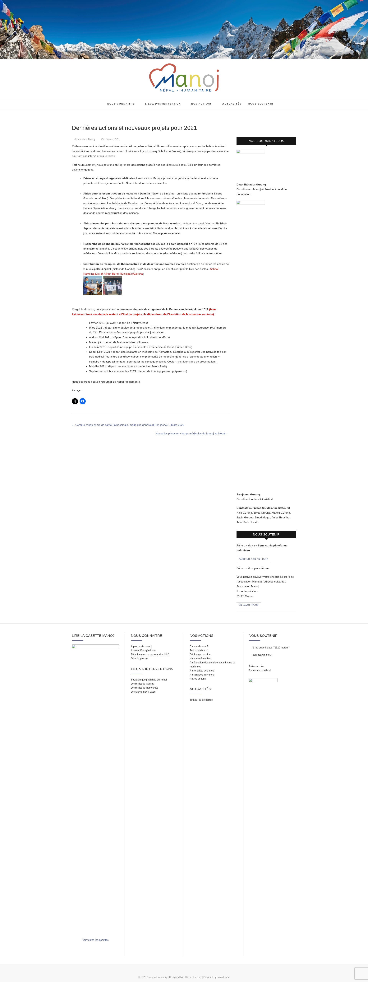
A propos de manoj (141, 646)
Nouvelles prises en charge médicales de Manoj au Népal (192, 433)
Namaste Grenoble (200, 658)
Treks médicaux (199, 650)
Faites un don (256, 666)
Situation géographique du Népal (149, 679)
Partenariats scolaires (202, 670)
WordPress (224, 977)
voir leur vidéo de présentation (196, 361)
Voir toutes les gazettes (95, 939)
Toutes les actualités (201, 699)
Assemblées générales (143, 650)
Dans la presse (139, 658)
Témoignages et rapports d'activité (150, 654)
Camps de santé (199, 646)
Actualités (232, 103)
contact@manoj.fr (262, 654)
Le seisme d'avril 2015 (143, 691)
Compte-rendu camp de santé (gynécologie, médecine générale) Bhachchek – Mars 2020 (128, 424)
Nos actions (201, 103)
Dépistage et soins (200, 654)
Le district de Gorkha (142, 683)
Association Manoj (83, 100)
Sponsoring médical (260, 670)
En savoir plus (249, 605)
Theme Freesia (193, 977)
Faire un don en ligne (253, 559)
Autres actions (198, 678)
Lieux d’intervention (163, 103)
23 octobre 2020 (109, 139)
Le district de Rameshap (144, 687)
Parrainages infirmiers (202, 674)
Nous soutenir (260, 103)
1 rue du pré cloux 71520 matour (270, 647)
